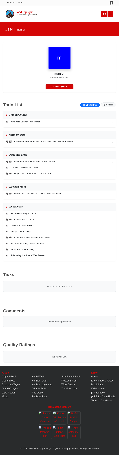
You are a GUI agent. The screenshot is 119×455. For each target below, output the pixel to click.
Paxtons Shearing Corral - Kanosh (27, 243)
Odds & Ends (39, 388)
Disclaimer (97, 384)
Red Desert (38, 392)
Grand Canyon (10, 388)
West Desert (68, 384)
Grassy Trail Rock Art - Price (24, 167)
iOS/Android (98, 388)
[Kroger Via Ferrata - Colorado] (59, 418)
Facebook (99, 392)
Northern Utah (39, 380)
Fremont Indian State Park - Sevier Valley (34, 161)
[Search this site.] (104, 14)
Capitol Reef (9, 376)
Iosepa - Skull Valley (21, 231)
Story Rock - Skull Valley (23, 249)
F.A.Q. (110, 380)
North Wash (38, 376)
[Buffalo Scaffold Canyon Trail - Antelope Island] (74, 418)
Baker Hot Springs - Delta (23, 213)
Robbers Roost (40, 396)
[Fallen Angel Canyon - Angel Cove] (45, 418)
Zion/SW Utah (69, 388)
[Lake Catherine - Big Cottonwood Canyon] (74, 432)
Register (11, 3)
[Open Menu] (110, 14)
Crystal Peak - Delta (24, 219)
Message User (61, 87)
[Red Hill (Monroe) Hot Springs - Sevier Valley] (45, 432)
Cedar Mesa (8, 380)
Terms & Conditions (102, 400)
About (94, 376)
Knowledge (97, 380)
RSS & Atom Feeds (104, 396)
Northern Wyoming (42, 384)
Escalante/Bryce (11, 384)
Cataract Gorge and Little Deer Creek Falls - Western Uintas (43, 141)
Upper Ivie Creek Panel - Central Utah (32, 173)
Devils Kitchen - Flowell (22, 225)
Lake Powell (8, 392)
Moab (5, 396)
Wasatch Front (69, 380)
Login (20, 3)
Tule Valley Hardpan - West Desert (28, 255)
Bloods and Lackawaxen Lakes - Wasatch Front (37, 193)
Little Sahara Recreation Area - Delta (32, 237)
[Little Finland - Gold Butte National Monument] (59, 432)
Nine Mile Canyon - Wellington (25, 121)
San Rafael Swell (71, 376)
